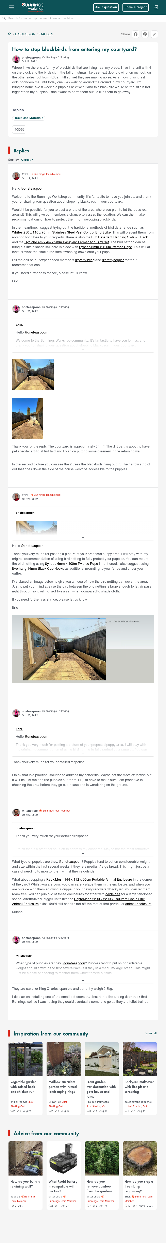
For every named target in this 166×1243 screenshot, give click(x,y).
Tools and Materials (28, 118)
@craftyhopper (113, 260)
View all (151, 1033)
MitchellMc (55, 1197)
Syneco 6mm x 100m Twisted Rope (105, 247)
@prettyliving (85, 260)
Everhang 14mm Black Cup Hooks (38, 568)
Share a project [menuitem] (136, 7)
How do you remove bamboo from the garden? (99, 1186)
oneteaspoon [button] (31, 57)
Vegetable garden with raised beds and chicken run (23, 1086)
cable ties (112, 894)
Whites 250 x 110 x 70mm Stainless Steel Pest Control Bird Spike (61, 232)
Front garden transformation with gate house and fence (101, 1089)
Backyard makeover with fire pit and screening (139, 1086)
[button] (16, 59)
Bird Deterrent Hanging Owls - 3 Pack (119, 237)
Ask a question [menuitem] (106, 7)
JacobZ (15, 1197)
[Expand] (83, 349)
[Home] (9, 34)
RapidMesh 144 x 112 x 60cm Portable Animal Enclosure (89, 879)
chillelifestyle (19, 1102)
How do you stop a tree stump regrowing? (139, 1186)
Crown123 (55, 1102)
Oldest (26, 160)
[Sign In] (156, 7)
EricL (128, 1197)
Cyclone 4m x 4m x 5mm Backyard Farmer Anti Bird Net (66, 242)
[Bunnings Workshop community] (33, 7)
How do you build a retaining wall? (25, 1184)
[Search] (4, 18)
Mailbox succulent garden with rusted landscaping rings (63, 1086)
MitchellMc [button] (30, 810)
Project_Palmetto (98, 1102)
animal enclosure (138, 904)
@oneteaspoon (32, 188)
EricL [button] (25, 174)
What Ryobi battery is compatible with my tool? (63, 1186)
